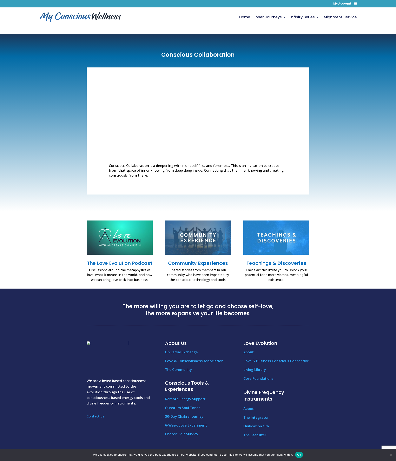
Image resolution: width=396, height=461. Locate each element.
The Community (178, 369)
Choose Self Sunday (181, 434)
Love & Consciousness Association (194, 360)
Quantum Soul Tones (182, 407)
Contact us (95, 416)
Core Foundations (258, 378)
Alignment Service (340, 17)
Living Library (254, 369)
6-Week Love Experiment (186, 425)
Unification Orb (256, 426)
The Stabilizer (254, 435)
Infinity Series (302, 17)
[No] (391, 455)
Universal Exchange (181, 352)
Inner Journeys (268, 17)
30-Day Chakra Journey (184, 416)
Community (198, 263)
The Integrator (256, 417)
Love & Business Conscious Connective (276, 360)
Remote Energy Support (185, 398)
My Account (342, 4)
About (248, 352)
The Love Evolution (119, 263)
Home (244, 17)
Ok (299, 454)
